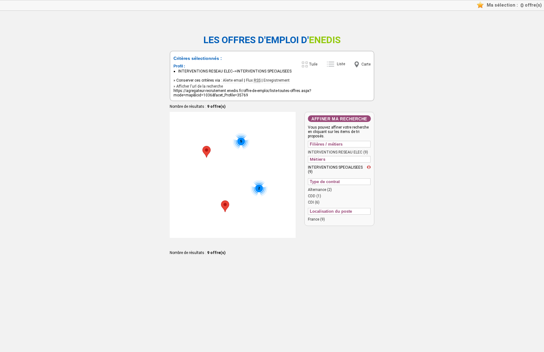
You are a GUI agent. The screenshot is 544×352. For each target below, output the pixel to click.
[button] (225, 206)
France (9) (316, 219)
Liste (341, 64)
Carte (366, 64)
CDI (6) (314, 202)
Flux (253, 80)
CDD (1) (314, 196)
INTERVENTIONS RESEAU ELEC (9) (338, 152)
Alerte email (233, 80)
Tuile (313, 64)
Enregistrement (277, 80)
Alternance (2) (320, 190)
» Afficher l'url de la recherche (198, 86)
